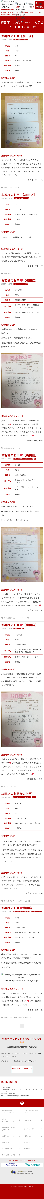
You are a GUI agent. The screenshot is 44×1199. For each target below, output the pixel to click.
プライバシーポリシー (9, 1155)
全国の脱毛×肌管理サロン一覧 (8, 1128)
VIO (19, 188)
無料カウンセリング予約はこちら (22, 1069)
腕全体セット (12, 618)
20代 (5, 188)
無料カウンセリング (8, 1136)
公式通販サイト (7, 1149)
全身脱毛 (21, 1017)
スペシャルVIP (12, 1017)
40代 (5, 618)
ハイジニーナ (12, 188)
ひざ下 (28, 901)
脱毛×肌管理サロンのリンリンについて (9, 1111)
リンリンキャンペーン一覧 (8, 1120)
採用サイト (5, 1142)
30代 (5, 901)
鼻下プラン (11, 901)
